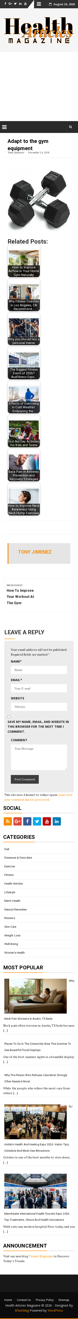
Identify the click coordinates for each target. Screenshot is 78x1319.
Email (16, 680)
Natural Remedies (15, 909)
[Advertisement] (39, 86)
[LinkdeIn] (57, 821)
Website (17, 698)
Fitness (9, 875)
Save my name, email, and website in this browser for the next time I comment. (38, 727)
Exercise (9, 866)
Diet (6, 849)
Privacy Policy (45, 1300)
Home (8, 1300)
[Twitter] (37, 821)
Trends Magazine (41, 1256)
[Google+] (17, 821)
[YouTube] (47, 821)
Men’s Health (12, 900)
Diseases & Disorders (18, 857)
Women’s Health (14, 952)
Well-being (11, 944)
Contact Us (24, 1300)
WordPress (55, 1310)
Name (16, 661)
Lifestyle (9, 892)
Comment (19, 740)
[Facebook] (27, 821)
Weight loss (12, 935)
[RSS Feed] (8, 821)
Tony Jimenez (16, 152)
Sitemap (63, 1300)
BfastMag (22, 1310)
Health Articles (13, 883)
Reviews (9, 918)
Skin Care (10, 926)
